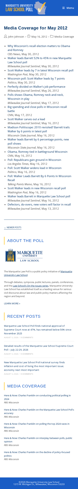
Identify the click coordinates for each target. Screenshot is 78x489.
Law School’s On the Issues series (30, 285)
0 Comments (27, 337)
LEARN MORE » (12, 303)
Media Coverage (64, 36)
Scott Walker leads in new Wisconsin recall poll (37, 188)
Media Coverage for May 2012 (35, 27)
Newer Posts (12, 227)
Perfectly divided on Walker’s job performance (36, 86)
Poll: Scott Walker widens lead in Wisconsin (34, 168)
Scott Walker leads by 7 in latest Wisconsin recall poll (40, 70)
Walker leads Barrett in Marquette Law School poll (39, 196)
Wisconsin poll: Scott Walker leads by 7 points (36, 78)
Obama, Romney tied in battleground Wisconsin (37, 151)
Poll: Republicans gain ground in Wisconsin (34, 160)
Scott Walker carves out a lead (26, 119)
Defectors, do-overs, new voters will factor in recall (39, 204)
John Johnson (16, 36)
